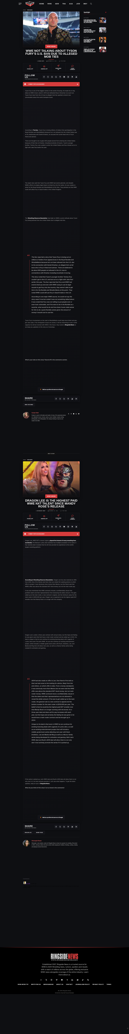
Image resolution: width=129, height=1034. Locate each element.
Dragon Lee (28, 832)
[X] (48, 76)
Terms (109, 984)
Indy (85, 4)
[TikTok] (83, 980)
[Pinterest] (60, 76)
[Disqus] (51, 904)
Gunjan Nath (41, 61)
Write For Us (36, 984)
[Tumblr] (67, 980)
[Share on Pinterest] (68, 398)
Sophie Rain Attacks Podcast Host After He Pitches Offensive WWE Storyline (90, 31)
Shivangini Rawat (41, 510)
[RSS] (88, 980)
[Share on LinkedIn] (64, 398)
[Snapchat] (72, 76)
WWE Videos (87, 27)
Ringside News (69, 325)
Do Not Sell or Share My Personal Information (64, 992)
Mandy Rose (39, 832)
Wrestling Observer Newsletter (37, 218)
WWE (49, 4)
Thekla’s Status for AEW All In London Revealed (90, 50)
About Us (59, 984)
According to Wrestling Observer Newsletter (39, 580)
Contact (69, 984)
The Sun (35, 130)
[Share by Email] (76, 398)
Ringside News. (45, 783)
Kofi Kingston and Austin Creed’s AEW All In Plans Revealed (90, 21)
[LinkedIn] (56, 76)
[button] (91, 3)
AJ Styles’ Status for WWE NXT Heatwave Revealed (89, 41)
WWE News (51, 46)
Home (41, 4)
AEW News (86, 47)
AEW (57, 4)
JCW (78, 4)
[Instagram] (68, 76)
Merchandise (48, 984)
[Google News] (52, 76)
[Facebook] (44, 76)
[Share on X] (60, 398)
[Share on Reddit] (72, 398)
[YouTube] (64, 76)
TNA (64, 4)
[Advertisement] (36, 205)
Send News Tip (23, 984)
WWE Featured (29, 404)
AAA (71, 4)
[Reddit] (76, 76)
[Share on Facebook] (56, 398)
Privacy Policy (98, 984)
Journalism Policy (82, 984)
